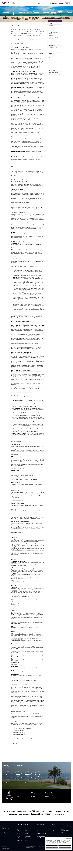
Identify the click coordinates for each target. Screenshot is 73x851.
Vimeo (41, 598)
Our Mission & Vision (52, 25)
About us (61, 3)
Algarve (27, 827)
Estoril (27, 830)
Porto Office (39, 830)
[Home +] (8, 3)
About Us (51, 21)
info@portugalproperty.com (34, 388)
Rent (43, 3)
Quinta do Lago (28, 836)
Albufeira (19, 827)
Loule (27, 833)
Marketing (51, 27)
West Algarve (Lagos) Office (41, 833)
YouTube (17, 595)
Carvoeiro (27, 829)
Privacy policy (68, 838)
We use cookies (49, 839)
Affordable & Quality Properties (54, 74)
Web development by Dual (5, 848)
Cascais (19, 830)
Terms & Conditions (6, 830)
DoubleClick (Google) (19, 628)
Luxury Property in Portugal (54, 65)
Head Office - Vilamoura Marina (42, 827)
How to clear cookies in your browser (18, 319)
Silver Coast (20, 837)
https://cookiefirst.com (35, 691)
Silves (27, 837)
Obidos (27, 834)
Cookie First (17, 544)
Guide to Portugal (53, 3)
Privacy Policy (52, 45)
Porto (19, 836)
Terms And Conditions (53, 47)
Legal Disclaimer (52, 43)
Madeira (19, 834)
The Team (50, 23)
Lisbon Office (39, 829)
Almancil (19, 829)
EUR (59, 0)
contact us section (28, 186)
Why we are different (53, 30)
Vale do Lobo (20, 840)
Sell (47, 3)
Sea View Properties (52, 68)
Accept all (58, 845)
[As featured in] (36, 812)
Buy (39, 3)
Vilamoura (27, 840)
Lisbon (19, 833)
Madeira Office (39, 837)
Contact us (67, 3)
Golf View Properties (52, 70)
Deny (52, 847)
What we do (51, 35)
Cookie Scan (34, 680)
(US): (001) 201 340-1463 (65, 829)
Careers (50, 40)
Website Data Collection (33, 343)
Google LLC (17, 563)
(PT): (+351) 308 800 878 (65, 830)
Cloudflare (33, 538)
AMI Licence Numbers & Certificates (53, 38)
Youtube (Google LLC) (19, 639)
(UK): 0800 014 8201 (65, 827)
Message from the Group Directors (53, 33)
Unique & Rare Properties (53, 72)
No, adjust (65, 847)
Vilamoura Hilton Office (40, 834)
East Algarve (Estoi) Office (41, 836)
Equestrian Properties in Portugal (53, 77)
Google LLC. (17, 568)
